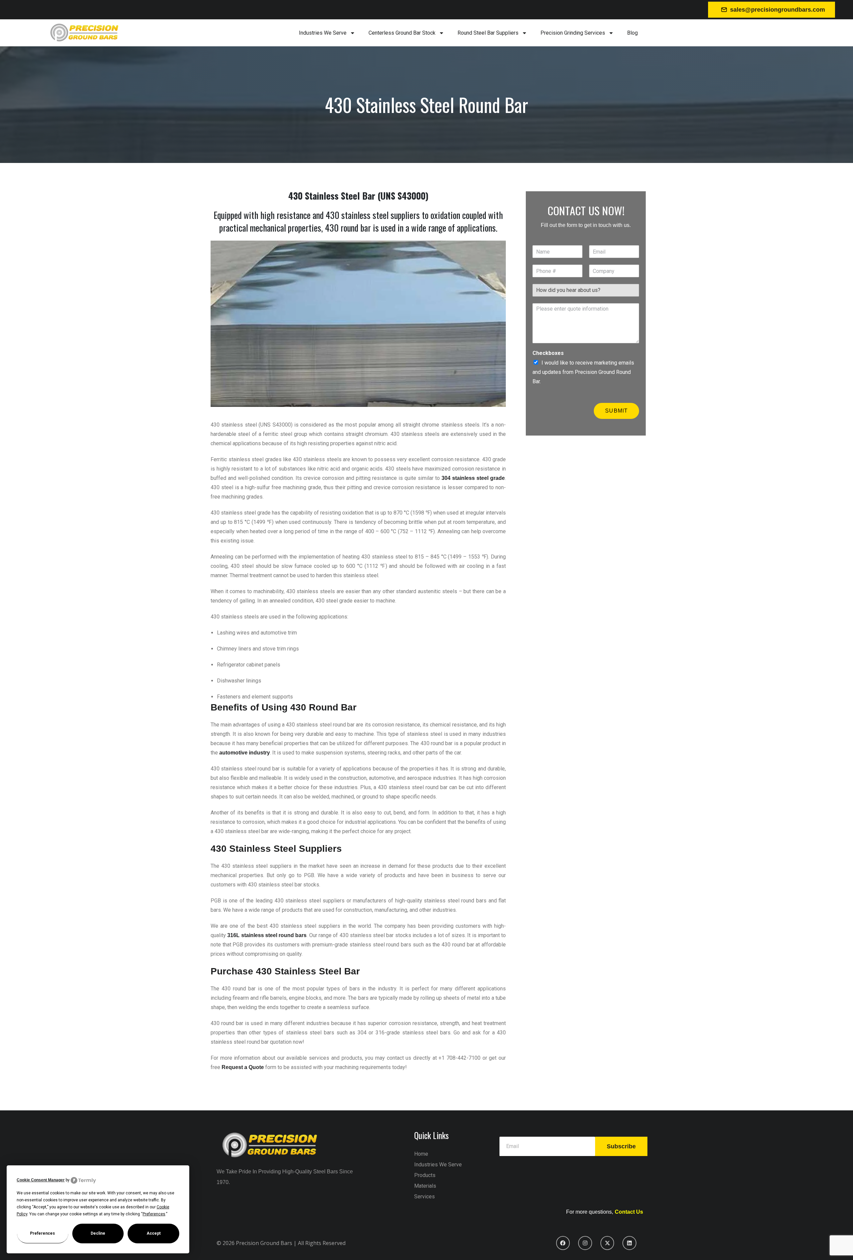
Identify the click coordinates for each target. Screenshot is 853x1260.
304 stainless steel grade (473, 478)
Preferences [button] (154, 1214)
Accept (154, 1233)
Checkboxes (548, 353)
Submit (616, 411)
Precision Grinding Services (572, 33)
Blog (632, 33)
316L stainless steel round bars (267, 935)
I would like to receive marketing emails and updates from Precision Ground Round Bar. (583, 372)
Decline (98, 1233)
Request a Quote (243, 1067)
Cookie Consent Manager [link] (41, 1180)
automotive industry (244, 752)
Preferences (42, 1233)
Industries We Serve (323, 33)
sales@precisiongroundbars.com (777, 9)
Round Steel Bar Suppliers (487, 33)
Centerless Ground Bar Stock (402, 33)
